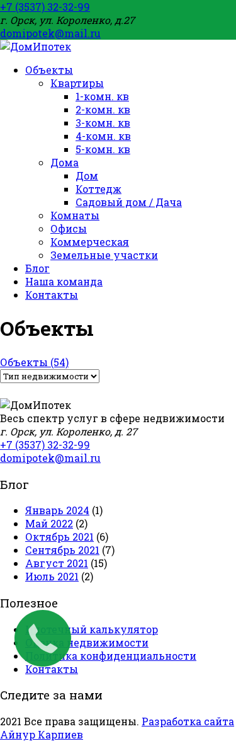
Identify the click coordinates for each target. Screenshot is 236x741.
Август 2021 (56, 563)
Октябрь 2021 (59, 536)
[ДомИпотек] (35, 46)
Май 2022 (49, 523)
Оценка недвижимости (87, 642)
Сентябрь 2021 (62, 549)
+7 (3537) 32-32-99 (45, 6)
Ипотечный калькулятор (91, 629)
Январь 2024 (57, 510)
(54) (34, 362)
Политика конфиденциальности (110, 655)
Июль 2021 (52, 576)
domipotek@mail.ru (50, 33)
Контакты (51, 668)
